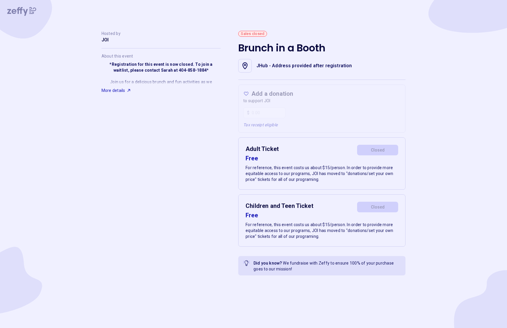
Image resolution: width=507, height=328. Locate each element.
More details (113, 90)
